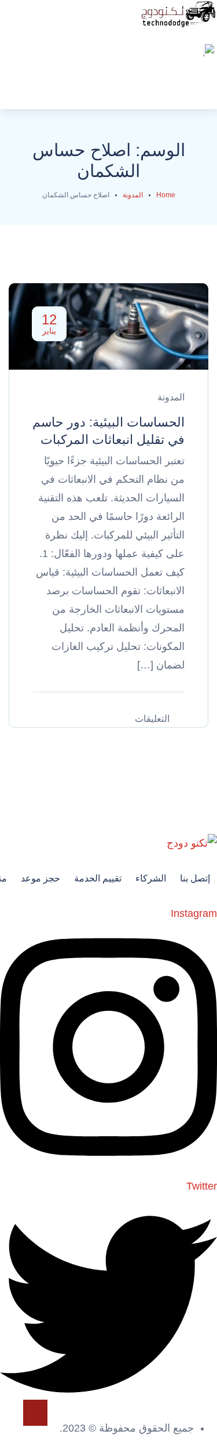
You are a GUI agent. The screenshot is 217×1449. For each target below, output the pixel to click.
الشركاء (150, 878)
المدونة (133, 195)
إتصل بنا (195, 878)
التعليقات (152, 719)
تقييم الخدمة (98, 878)
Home (165, 195)
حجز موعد (40, 878)
